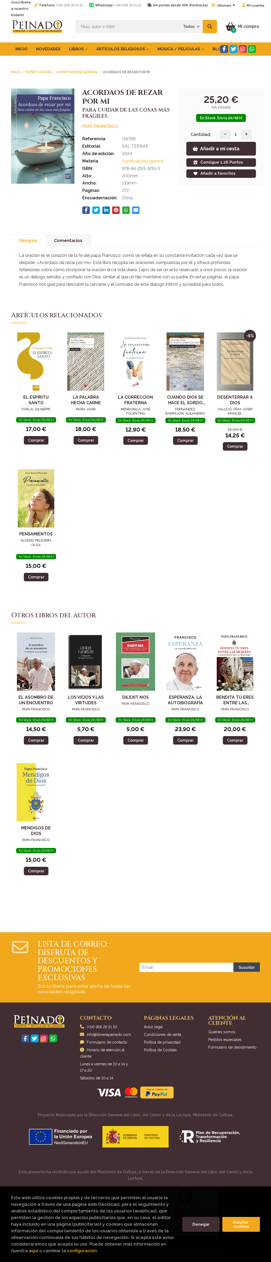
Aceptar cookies (241, 1224)
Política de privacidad (162, 1042)
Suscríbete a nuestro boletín (21, 8)
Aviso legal (153, 1027)
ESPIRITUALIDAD (39, 72)
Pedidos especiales (225, 1039)
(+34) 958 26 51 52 (69, 5)
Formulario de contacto (107, 1042)
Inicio (16, 72)
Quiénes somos (221, 1032)
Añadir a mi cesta (220, 148)
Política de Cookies (160, 1050)
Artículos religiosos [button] (121, 49)
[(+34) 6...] (252, 49)
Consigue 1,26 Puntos (221, 162)
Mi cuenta (255, 5)
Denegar (201, 1224)
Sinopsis (28, 240)
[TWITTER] (233, 49)
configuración (82, 1250)
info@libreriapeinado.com (109, 1034)
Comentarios (68, 240)
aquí (33, 1250)
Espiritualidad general (77, 72)
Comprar (36, 440)
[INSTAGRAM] (243, 49)
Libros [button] (77, 49)
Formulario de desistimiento (232, 1047)
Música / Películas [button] (179, 49)
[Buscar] (210, 26)
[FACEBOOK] (224, 49)
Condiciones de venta (162, 1034)
